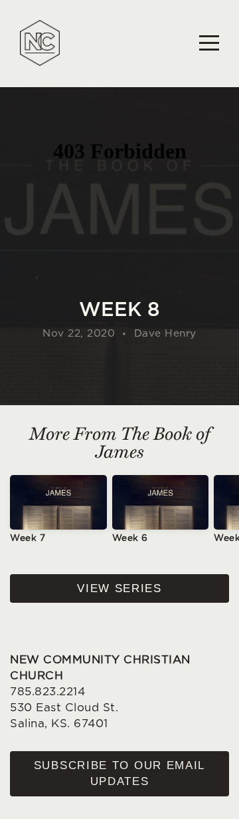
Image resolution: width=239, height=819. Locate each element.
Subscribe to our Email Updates (119, 773)
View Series (119, 588)
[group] (58, 514)
